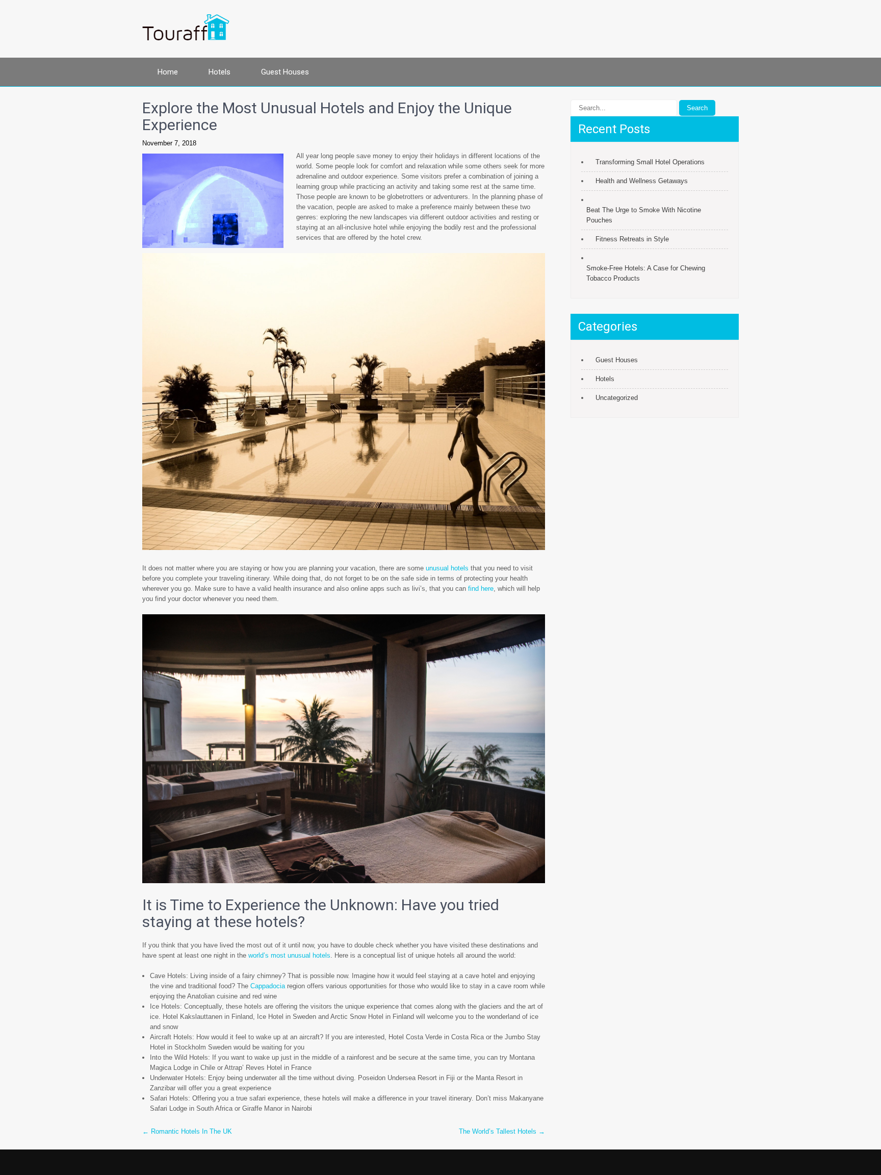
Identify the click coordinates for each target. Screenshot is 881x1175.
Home (168, 72)
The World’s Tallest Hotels (502, 1131)
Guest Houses (285, 72)
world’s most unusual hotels (289, 955)
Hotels (219, 72)
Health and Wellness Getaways (641, 181)
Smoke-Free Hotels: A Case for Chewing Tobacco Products (645, 273)
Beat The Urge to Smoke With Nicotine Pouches (643, 215)
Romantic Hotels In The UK (187, 1131)
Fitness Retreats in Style (632, 239)
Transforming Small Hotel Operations (650, 162)
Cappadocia (267, 986)
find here (481, 588)
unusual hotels (447, 568)
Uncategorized (616, 398)
